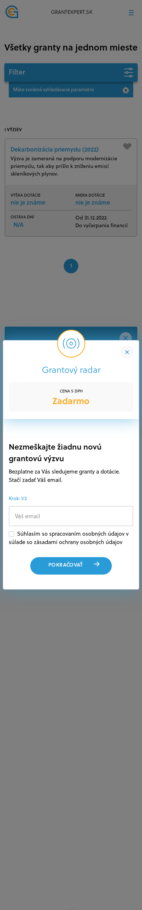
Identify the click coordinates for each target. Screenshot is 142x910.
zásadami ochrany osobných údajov (78, 542)
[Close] (127, 352)
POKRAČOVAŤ (65, 564)
